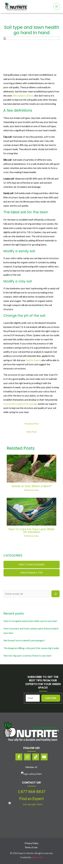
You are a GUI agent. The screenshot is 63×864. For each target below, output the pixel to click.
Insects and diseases (31, 564)
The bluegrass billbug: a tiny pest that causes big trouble (31, 648)
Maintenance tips (31, 490)
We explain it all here (23, 95)
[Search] (55, 593)
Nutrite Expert (33, 360)
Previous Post (31, 423)
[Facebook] (18, 756)
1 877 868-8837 (32, 791)
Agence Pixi (37, 857)
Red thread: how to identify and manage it (24, 640)
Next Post (31, 431)
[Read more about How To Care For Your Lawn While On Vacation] (31, 511)
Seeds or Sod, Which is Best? (31, 486)
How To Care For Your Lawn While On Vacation (31, 530)
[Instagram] (27, 756)
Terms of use (31, 847)
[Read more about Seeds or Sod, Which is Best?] (31, 468)
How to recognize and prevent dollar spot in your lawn (30, 621)
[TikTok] (35, 756)
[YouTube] (44, 756)
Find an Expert (31, 798)
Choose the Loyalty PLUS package (20, 404)
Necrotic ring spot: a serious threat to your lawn (27, 655)
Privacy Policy (31, 843)
